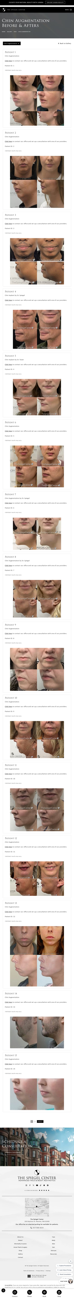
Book (44, 1296)
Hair (53, 1247)
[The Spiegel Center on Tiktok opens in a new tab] (40, 1185)
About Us (20, 1237)
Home (3, 31)
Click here (8, 61)
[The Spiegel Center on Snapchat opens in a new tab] (44, 1185)
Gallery (9, 31)
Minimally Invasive (20, 1244)
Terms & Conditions (29, 1270)
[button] (3, 1290)
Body (53, 1240)
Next (40, 1121)
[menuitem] (26, 1185)
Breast (20, 1240)
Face (15, 31)
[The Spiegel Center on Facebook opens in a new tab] (30, 1185)
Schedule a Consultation (13, 1152)
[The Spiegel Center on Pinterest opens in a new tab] (47, 1185)
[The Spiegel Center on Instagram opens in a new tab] (26, 1185)
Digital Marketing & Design (39, 1276)
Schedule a (17, 1143)
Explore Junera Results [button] (55, 2)
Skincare (53, 1250)
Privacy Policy (40, 1270)
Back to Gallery (65, 43)
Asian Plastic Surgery (20, 1247)
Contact (15, 1296)
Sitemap (48, 1270)
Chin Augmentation (24, 31)
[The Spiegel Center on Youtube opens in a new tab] (37, 1185)
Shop (59, 1296)
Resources (53, 1254)
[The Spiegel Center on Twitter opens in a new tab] (33, 1185)
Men (53, 1244)
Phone (29, 1296)
